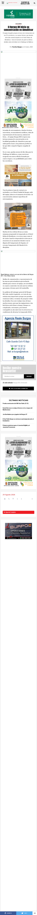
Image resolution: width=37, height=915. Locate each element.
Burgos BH (16, 383)
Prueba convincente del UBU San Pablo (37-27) (15, 403)
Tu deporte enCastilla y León (25, 3)
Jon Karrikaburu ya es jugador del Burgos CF (15, 414)
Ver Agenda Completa (10, 512)
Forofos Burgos (17, 47)
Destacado (24, 383)
